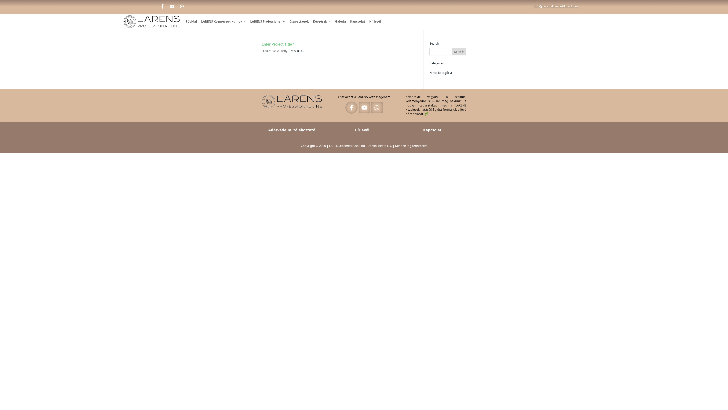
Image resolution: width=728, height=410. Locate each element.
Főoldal (191, 21)
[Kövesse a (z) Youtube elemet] (172, 6)
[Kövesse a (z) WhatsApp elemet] (182, 6)
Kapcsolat (357, 21)
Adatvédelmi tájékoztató (291, 129)
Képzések (320, 21)
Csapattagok (299, 21)
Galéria (340, 21)
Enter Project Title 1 (278, 44)
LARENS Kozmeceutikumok (221, 21)
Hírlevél (375, 21)
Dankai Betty (279, 51)
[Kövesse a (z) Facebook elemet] (162, 6)
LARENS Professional (266, 21)
